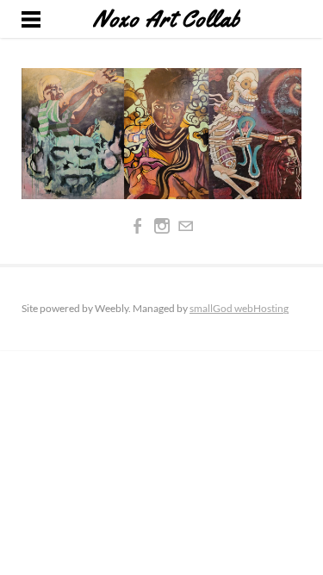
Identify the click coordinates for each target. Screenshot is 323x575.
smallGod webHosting (239, 308)
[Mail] (186, 225)
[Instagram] (162, 225)
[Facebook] (138, 225)
